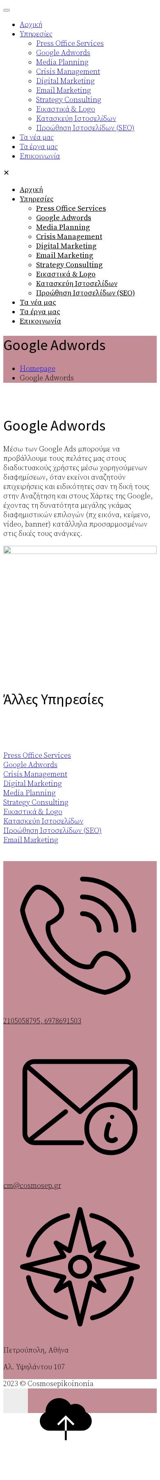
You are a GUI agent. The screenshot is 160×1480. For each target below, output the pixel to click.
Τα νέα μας (38, 302)
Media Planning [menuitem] (62, 62)
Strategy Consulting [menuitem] (68, 100)
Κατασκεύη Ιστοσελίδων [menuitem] (76, 118)
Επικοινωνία (40, 321)
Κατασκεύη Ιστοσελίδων (76, 283)
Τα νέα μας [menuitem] (37, 137)
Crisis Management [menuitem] (68, 71)
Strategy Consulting (69, 265)
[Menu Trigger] (6, 10)
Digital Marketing (66, 246)
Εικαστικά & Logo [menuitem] (65, 109)
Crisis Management (69, 236)
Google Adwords (63, 218)
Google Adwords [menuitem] (63, 53)
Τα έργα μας (40, 312)
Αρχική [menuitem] (31, 24)
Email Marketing (64, 255)
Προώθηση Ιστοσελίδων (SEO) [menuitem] (85, 128)
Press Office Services (71, 208)
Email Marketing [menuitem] (63, 90)
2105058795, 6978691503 (42, 1021)
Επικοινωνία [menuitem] (40, 156)
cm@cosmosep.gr (32, 1185)
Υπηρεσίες (36, 199)
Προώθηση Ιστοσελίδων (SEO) (85, 293)
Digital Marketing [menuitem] (65, 81)
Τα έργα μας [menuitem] (39, 147)
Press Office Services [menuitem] (70, 43)
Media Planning (63, 227)
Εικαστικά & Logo (66, 274)
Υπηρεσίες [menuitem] (36, 34)
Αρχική (31, 189)
